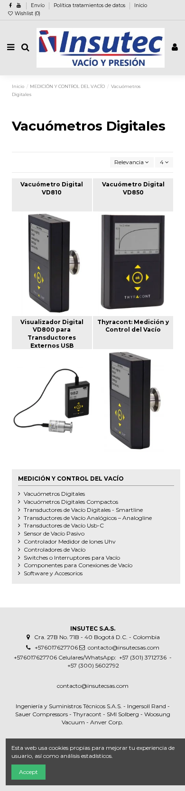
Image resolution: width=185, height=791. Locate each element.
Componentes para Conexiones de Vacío (78, 565)
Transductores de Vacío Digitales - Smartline (83, 509)
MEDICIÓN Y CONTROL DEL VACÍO (71, 478)
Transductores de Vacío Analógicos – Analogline (88, 517)
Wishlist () (26, 13)
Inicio (140, 5)
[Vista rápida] (63, 246)
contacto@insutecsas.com (123, 647)
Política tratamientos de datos (90, 5)
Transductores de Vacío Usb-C (64, 525)
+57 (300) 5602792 (93, 665)
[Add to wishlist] (40, 246)
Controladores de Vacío (54, 549)
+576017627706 (56, 647)
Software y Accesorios (53, 573)
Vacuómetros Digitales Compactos (71, 501)
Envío (38, 5)
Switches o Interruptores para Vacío (72, 557)
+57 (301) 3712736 (142, 657)
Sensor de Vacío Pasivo (54, 533)
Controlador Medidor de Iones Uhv (70, 541)
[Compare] (52, 246)
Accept (28, 771)
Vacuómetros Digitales (54, 493)
